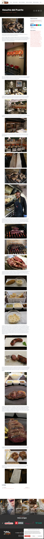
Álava (40, 46)
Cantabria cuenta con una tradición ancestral (40, 513)
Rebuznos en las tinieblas (11, 510)
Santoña (33, 44)
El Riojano (33, 39)
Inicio (11, 2)
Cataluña (35, 34)
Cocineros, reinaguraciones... (18, 512)
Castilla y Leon (36, 33)
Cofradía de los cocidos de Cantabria (25, 513)
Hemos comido (15, 2)
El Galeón (35, 37)
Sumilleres (38, 44)
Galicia (36, 39)
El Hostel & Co (39, 37)
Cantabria (33, 20)
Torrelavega (34, 45)
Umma (37, 45)
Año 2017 (14, 12)
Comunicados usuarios (34, 509)
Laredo (37, 40)
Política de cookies (31, 537)
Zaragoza (36, 46)
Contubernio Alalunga (37, 36)
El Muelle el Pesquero (33, 38)
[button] (42, 529)
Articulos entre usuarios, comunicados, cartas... (32, 512)
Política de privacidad (35, 537)
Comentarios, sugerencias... (10, 512)
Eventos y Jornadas (29, 2)
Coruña (31, 37)
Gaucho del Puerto (38, 20)
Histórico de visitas (36, 2)
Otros (40, 2)
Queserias (35, 43)
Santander (33, 21)
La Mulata (34, 40)
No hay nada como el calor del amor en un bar (3, 513)
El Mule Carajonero (22, 516)
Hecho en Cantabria (22, 2)
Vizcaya (33, 46)
